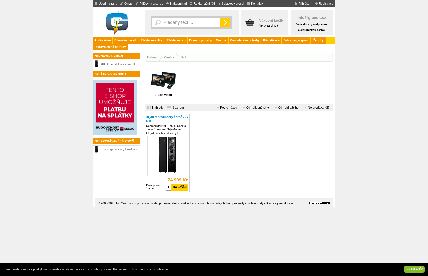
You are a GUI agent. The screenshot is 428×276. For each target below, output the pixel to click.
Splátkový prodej (233, 3)
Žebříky (318, 40)
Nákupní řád (178, 3)
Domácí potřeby (200, 40)
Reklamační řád (204, 3)
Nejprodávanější (319, 107)
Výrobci (169, 57)
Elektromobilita (151, 40)
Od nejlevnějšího (257, 107)
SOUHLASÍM (414, 269)
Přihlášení (305, 3)
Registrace (326, 3)
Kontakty (257, 3)
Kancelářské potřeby (245, 40)
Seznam (178, 107)
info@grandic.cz (312, 17)
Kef (183, 57)
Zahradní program (296, 40)
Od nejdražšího (288, 107)
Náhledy (157, 107)
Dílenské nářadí (125, 40)
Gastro (221, 40)
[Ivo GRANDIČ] (117, 22)
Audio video (102, 40)
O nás (128, 3)
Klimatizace (271, 40)
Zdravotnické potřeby (111, 47)
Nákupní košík (271, 20)
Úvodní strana (108, 3)
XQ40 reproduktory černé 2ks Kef (119, 65)
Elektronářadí (176, 40)
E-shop (152, 57)
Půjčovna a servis (151, 3)
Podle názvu (228, 107)
